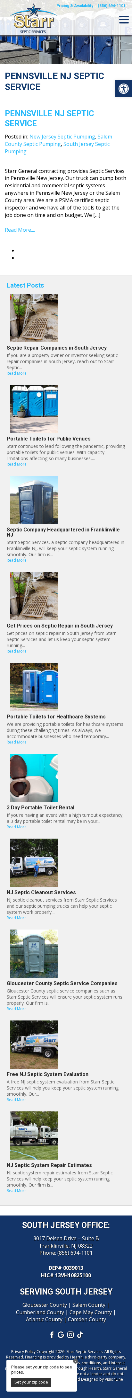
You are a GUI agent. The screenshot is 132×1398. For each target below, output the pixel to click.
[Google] (61, 1334)
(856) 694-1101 (75, 1252)
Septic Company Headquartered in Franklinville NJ (63, 532)
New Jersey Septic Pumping (62, 136)
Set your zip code (31, 1382)
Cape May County (91, 1312)
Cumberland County (40, 1312)
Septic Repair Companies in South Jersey (57, 348)
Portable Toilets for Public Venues (49, 439)
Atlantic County (44, 1319)
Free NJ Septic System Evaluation (47, 1074)
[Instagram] (71, 1334)
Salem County (88, 1304)
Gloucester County (44, 1304)
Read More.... (20, 229)
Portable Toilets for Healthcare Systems (56, 717)
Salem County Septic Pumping (58, 140)
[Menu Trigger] (124, 19)
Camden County (87, 1319)
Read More (17, 373)
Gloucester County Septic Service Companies (62, 983)
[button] (123, 88)
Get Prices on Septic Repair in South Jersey (60, 626)
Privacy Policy (23, 1351)
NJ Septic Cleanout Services (41, 892)
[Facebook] (51, 1334)
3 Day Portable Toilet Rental (40, 808)
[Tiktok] (80, 1334)
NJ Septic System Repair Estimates (49, 1165)
